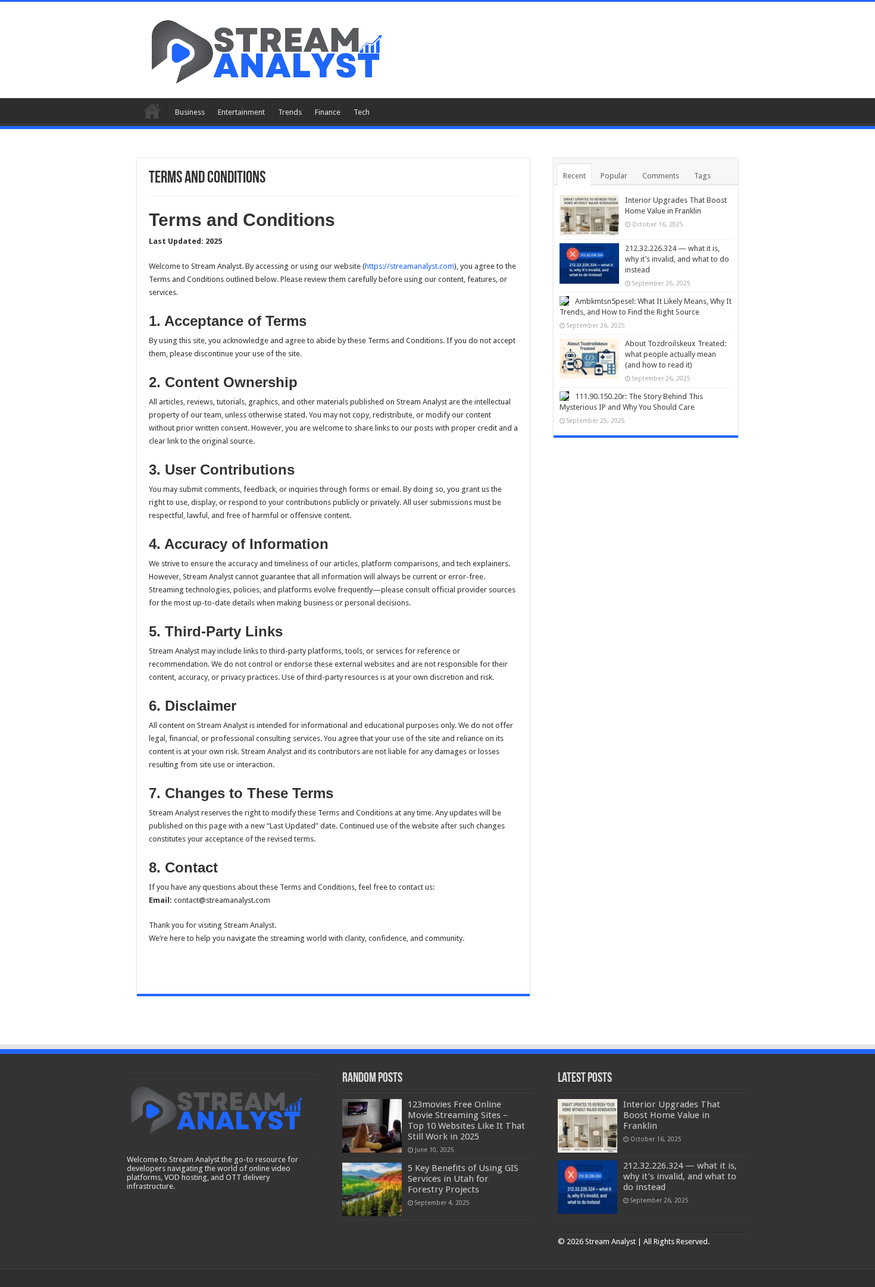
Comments (660, 175)
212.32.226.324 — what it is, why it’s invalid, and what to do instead (677, 259)
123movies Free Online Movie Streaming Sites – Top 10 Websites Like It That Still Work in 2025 (466, 1120)
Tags (702, 175)
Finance (327, 112)
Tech (362, 112)
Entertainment (241, 112)
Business (190, 112)
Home (152, 110)
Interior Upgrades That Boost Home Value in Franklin (671, 1115)
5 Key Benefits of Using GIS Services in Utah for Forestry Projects (463, 1179)
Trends (290, 112)
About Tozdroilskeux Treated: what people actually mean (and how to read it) (675, 354)
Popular (614, 175)
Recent (574, 175)
